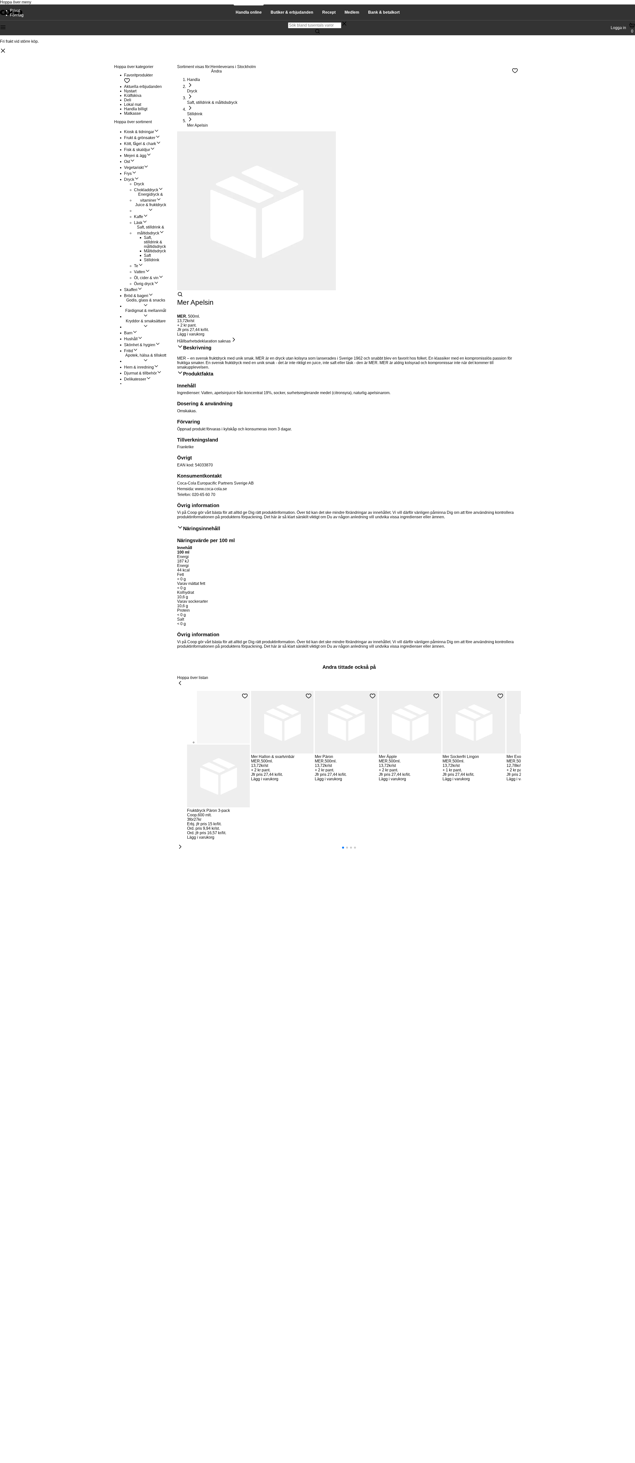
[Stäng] (3, 51)
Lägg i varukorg (190, 334)
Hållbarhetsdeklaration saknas (204, 341)
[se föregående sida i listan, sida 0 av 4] (180, 683)
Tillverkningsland (197, 440)
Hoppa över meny (15, 2)
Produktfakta (198, 373)
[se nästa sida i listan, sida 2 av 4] (180, 847)
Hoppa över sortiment (133, 122)
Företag (17, 15)
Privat (15, 10)
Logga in (618, 28)
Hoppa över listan (192, 677)
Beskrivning (197, 347)
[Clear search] (344, 24)
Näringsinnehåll (201, 528)
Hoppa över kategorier (133, 67)
